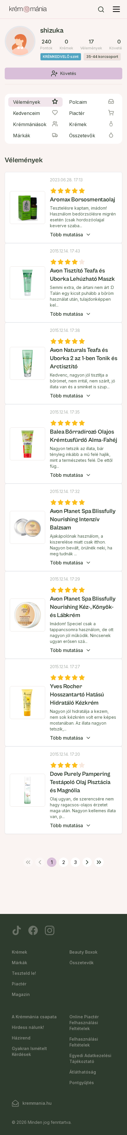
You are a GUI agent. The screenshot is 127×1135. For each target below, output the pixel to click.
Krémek (19, 952)
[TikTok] (16, 930)
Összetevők (81, 962)
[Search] (101, 9)
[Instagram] (49, 930)
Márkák (19, 962)
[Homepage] (28, 9)
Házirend (21, 1037)
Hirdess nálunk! (28, 1027)
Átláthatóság (82, 1071)
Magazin (21, 994)
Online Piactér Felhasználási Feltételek (84, 1022)
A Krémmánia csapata (34, 1016)
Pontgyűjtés (81, 1082)
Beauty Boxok (83, 952)
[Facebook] (33, 930)
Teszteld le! (24, 973)
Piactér (19, 983)
